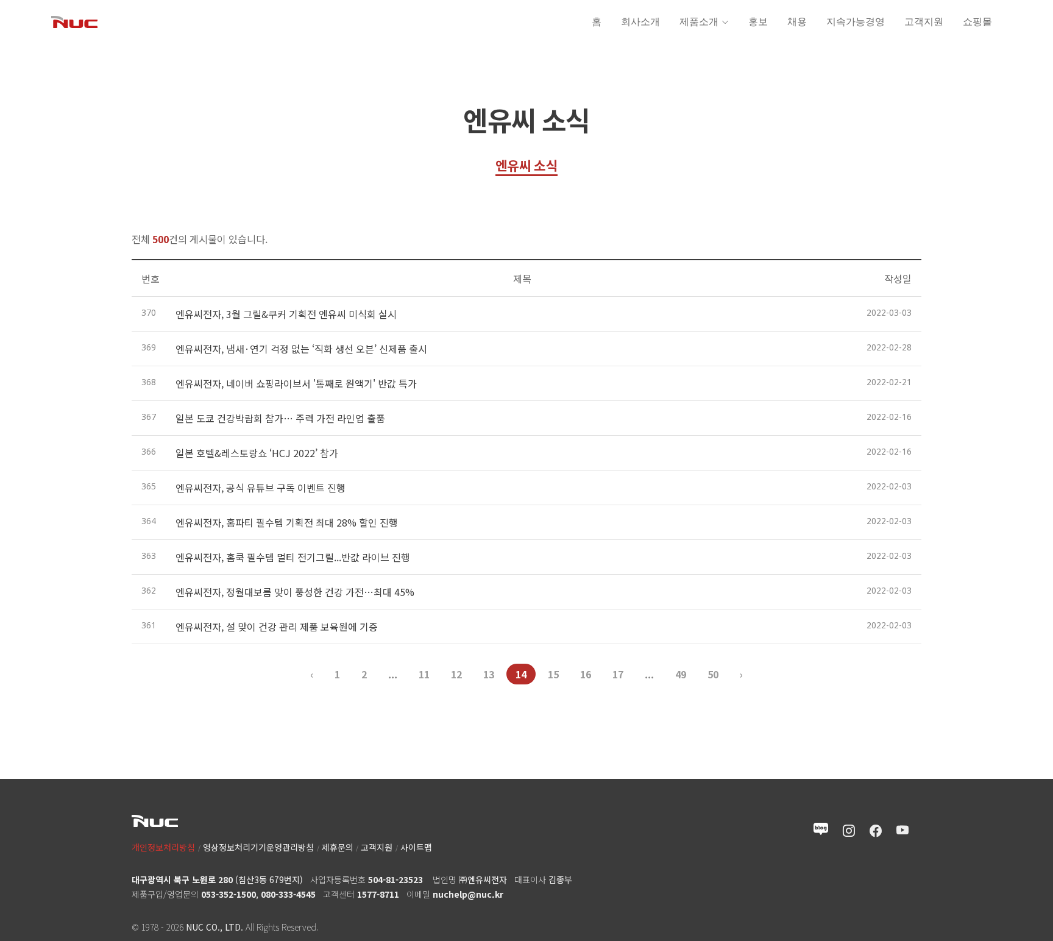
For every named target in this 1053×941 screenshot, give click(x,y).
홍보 (758, 21)
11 (424, 674)
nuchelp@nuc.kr (468, 894)
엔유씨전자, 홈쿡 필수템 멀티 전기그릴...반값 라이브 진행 (293, 557)
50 (712, 674)
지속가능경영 (855, 21)
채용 (797, 21)
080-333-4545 (288, 894)
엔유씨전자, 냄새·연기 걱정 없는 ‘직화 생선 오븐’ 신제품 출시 (301, 348)
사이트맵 (416, 847)
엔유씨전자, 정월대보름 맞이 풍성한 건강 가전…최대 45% (295, 591)
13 (488, 674)
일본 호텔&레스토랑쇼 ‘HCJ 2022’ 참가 (257, 453)
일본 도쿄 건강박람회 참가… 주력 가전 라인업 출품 (280, 418)
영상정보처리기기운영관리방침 (258, 847)
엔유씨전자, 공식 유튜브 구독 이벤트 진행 (261, 487)
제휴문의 (337, 847)
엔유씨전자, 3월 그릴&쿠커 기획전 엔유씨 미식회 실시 (286, 314)
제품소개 (698, 21)
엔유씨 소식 (526, 164)
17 (617, 674)
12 (456, 674)
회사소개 (640, 21)
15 (553, 674)
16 (585, 674)
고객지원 (923, 21)
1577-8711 (378, 894)
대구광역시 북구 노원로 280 (182, 879)
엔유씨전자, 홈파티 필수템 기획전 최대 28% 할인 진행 (287, 522)
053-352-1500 (228, 894)
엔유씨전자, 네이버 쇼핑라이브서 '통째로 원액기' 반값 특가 (296, 383)
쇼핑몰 (977, 21)
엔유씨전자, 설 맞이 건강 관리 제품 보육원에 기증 (277, 626)
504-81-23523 (395, 879)
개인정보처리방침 (163, 847)
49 (680, 674)
